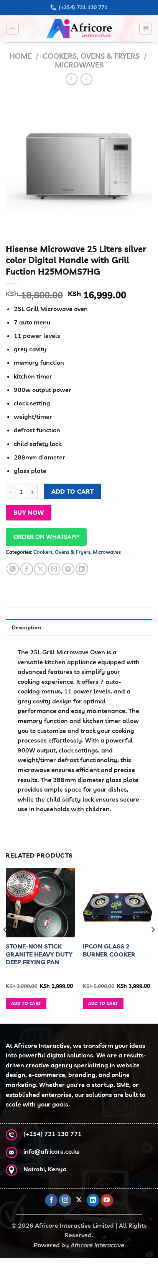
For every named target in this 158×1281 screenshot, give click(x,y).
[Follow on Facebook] (51, 1200)
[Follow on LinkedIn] (93, 1200)
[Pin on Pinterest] (68, 569)
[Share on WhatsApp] (13, 569)
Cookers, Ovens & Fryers (91, 56)
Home (21, 56)
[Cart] (145, 29)
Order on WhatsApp (46, 536)
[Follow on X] (79, 1200)
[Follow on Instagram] (65, 1200)
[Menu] (13, 29)
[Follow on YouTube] (106, 1200)
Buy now (28, 512)
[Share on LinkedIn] (82, 569)
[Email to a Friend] (54, 569)
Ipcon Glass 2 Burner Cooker (109, 950)
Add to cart (72, 491)
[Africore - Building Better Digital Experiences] (79, 28)
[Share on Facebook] (26, 569)
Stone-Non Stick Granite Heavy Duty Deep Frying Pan (39, 954)
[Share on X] (40, 569)
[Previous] (5, 945)
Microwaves (79, 64)
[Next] (152, 945)
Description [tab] (26, 627)
